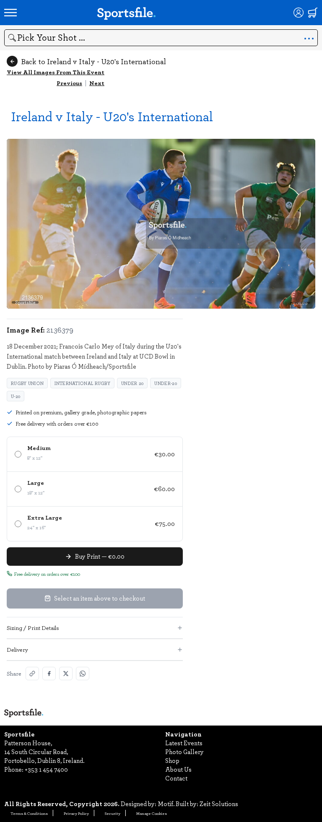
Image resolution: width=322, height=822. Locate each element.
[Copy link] (32, 673)
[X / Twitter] (66, 673)
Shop (172, 760)
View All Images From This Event (55, 72)
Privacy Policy (76, 813)
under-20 (165, 383)
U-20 (15, 396)
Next (96, 82)
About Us (178, 769)
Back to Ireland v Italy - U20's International (93, 61)
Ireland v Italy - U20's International (112, 116)
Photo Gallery (184, 751)
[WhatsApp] (82, 673)
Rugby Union (27, 383)
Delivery (17, 649)
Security (112, 813)
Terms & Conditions (29, 813)
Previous (69, 82)
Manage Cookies (151, 813)
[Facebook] (49, 673)
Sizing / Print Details (33, 628)
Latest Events (184, 743)
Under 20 (132, 383)
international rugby (82, 383)
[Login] (298, 13)
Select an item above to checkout (99, 598)
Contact (176, 778)
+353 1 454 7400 (46, 769)
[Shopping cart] (313, 13)
